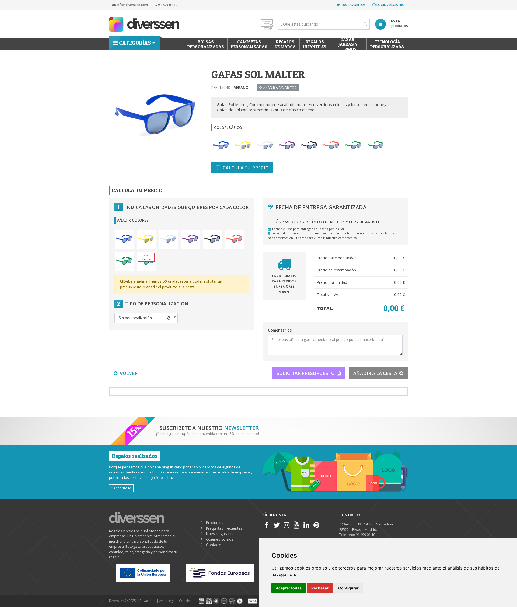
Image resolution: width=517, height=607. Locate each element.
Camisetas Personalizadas (249, 44)
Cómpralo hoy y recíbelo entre (327, 221)
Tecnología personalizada (387, 44)
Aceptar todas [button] (289, 588)
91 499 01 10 (167, 4)
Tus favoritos (353, 4)
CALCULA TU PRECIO (246, 168)
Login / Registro (390, 4)
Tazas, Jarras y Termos (348, 44)
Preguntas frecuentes (224, 528)
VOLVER (129, 373)
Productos (214, 522)
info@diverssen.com (132, 4)
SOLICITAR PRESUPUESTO (306, 373)
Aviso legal (167, 600)
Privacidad (147, 600)
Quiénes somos (219, 539)
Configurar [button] (348, 588)
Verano (241, 87)
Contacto (213, 544)
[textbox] (146, 317)
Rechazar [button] (320, 588)
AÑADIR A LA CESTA (375, 373)
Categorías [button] (135, 43)
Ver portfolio (121, 488)
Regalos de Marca (285, 44)
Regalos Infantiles (314, 44)
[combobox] (146, 318)
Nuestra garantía (220, 533)
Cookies (185, 600)
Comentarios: (280, 330)
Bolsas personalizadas (205, 44)
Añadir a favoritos (279, 87)
